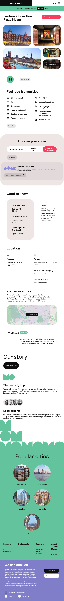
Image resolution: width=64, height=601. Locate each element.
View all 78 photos (51, 64)
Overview (19, 8)
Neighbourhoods (30, 8)
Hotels (40, 8)
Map (46, 8)
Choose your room (50, 17)
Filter (13, 157)
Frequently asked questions (39, 551)
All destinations (7, 550)
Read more (24, 79)
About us (9, 366)
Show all (10, 126)
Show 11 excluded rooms (14, 175)
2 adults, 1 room (34, 149)
